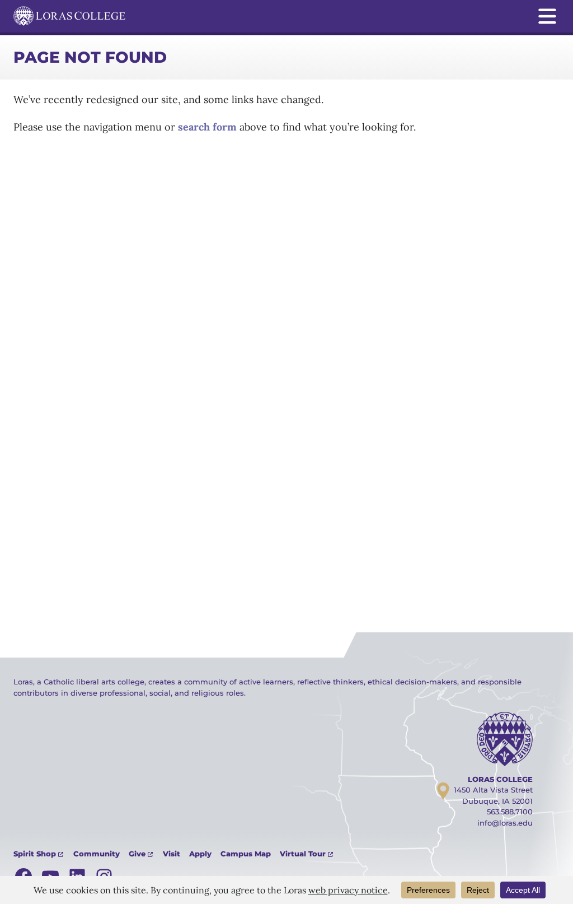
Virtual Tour (303, 853)
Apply (200, 853)
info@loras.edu (505, 822)
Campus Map (245, 853)
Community (96, 853)
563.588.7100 (510, 811)
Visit (171, 853)
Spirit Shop (34, 853)
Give (137, 853)
